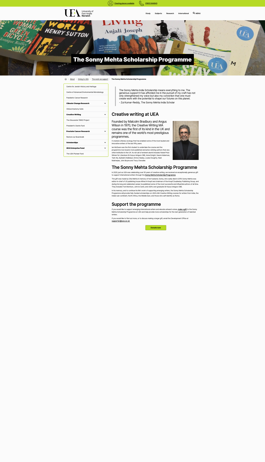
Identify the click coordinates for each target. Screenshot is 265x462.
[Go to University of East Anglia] (79, 13)
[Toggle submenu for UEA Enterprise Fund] (105, 148)
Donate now (156, 228)
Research (170, 13)
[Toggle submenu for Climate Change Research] (105, 103)
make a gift (182, 209)
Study (148, 13)
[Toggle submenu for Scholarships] (105, 142)
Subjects (158, 13)
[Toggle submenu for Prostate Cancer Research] (105, 131)
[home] (66, 79)
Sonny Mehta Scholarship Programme (160, 175)
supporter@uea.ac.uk (121, 221)
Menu (198, 13)
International (183, 13)
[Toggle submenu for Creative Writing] (105, 114)
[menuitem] (86, 86)
